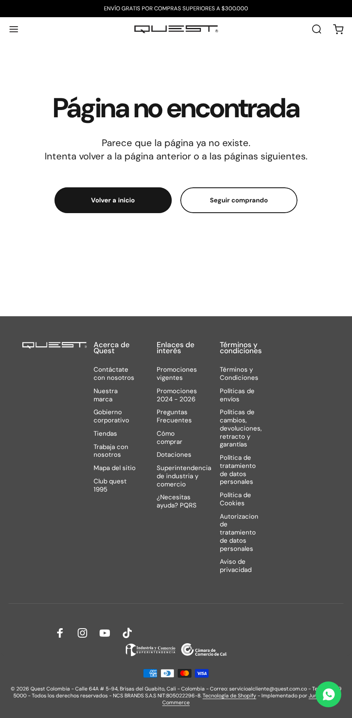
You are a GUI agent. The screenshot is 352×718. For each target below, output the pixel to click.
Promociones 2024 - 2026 (177, 395)
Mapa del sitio (115, 468)
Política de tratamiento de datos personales (238, 470)
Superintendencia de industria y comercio (184, 476)
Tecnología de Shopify (229, 695)
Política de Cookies (235, 499)
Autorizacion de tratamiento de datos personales (239, 533)
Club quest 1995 (110, 485)
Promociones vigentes (177, 374)
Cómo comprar (169, 438)
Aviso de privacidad (236, 566)
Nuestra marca (106, 395)
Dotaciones (174, 455)
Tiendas (105, 434)
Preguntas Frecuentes (174, 416)
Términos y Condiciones (239, 374)
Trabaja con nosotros (111, 451)
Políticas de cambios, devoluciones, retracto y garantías (241, 428)
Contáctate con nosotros (114, 374)
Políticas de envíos (237, 395)
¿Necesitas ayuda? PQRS (177, 501)
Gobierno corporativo (111, 416)
